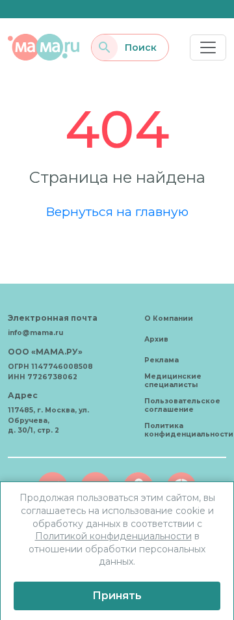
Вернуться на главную (117, 211)
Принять (117, 595)
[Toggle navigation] (208, 47)
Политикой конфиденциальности (113, 536)
